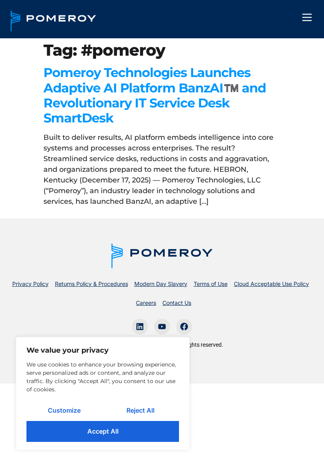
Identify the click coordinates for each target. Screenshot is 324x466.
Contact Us (176, 302)
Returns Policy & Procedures (91, 283)
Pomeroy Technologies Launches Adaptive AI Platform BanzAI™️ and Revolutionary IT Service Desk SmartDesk (154, 95)
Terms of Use (211, 283)
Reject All (140, 410)
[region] (103, 393)
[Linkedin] (140, 326)
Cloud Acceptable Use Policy (271, 283)
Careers (146, 302)
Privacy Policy (30, 283)
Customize (64, 410)
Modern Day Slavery (160, 283)
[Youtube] (162, 326)
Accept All (103, 431)
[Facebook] (184, 326)
